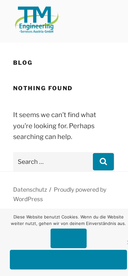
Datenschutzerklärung (68, 260)
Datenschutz (30, 189)
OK (69, 238)
